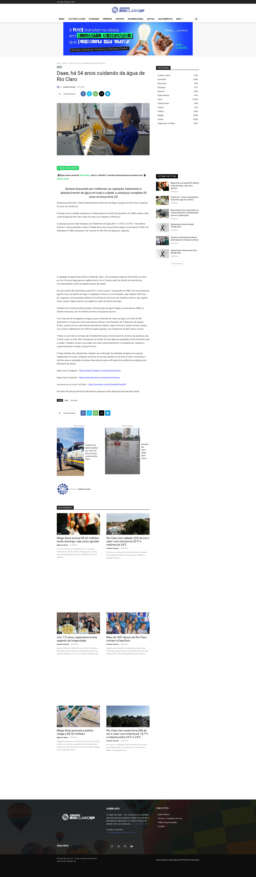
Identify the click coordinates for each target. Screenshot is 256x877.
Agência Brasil (62, 545)
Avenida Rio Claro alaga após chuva (144, 451)
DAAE (66, 400)
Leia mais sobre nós (139, 824)
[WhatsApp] (95, 93)
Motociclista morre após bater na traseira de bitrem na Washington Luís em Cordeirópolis (185, 212)
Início (59, 63)
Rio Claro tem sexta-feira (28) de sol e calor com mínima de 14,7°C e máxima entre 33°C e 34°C (127, 734)
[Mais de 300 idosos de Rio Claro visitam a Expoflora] (128, 623)
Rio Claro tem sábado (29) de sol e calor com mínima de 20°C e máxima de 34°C (127, 541)
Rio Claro (74, 400)
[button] (196, 19)
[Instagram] (118, 846)
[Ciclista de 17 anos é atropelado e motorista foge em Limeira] (162, 200)
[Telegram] (107, 93)
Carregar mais (176, 263)
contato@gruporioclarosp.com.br (120, 832)
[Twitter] (89, 93)
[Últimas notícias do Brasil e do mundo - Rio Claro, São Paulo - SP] (78, 817)
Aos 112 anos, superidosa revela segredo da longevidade (77, 639)
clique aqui (62, 178)
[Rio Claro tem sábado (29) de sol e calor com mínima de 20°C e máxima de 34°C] (128, 524)
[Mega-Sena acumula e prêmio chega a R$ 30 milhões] (78, 716)
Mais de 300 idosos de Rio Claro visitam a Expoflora (126, 639)
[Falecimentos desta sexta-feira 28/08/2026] (162, 253)
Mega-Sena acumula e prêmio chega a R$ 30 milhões (75, 732)
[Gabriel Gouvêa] (58, 87)
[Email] (101, 93)
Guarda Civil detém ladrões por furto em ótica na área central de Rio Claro (91, 452)
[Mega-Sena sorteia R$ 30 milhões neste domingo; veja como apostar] (78, 524)
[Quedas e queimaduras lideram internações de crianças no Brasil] (162, 240)
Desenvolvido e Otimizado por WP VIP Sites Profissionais (177, 860)
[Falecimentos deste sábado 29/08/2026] (162, 227)
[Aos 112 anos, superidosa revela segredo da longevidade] (78, 623)
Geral (65, 63)
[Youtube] (131, 846)
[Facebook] (83, 93)
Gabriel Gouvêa (69, 87)
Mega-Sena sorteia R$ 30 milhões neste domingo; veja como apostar (78, 539)
